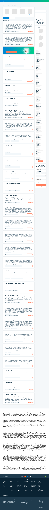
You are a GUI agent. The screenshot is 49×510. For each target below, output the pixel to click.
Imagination (37, 144)
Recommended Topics (40, 490)
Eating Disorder (40, 489)
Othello (37, 114)
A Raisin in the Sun (38, 69)
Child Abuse (4, 482)
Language (37, 82)
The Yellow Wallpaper (38, 135)
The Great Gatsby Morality (9, 370)
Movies (41, 47)
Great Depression (26, 489)
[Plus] (45, 176)
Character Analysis (38, 127)
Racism (11, 481)
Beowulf (37, 67)
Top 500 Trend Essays (5, 495)
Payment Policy (41, 502)
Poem (37, 98)
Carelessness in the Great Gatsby (10, 207)
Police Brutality (33, 481)
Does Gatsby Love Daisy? (9, 158)
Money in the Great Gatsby (9, 307)
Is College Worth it (12, 490)
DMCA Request (41, 507)
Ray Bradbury (38, 122)
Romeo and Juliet (38, 106)
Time (37, 115)
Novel (37, 75)
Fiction (37, 74)
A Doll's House (38, 159)
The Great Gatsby (38, 89)
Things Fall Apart (38, 152)
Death (37, 76)
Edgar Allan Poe (38, 113)
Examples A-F (39, 485)
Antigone (37, 91)
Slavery (3, 485)
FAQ (39, 500)
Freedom (37, 92)
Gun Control (18, 489)
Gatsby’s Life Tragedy (8, 382)
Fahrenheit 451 (38, 66)
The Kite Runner (38, 158)
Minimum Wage (19, 485)
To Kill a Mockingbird (38, 131)
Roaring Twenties (30, 14)
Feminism (37, 51)
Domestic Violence (12, 489)
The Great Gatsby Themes (9, 71)
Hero (36, 84)
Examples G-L (4, 486)
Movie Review (39, 486)
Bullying (25, 482)
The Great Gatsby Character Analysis (11, 145)
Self (36, 151)
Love (36, 52)
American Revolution (12, 485)
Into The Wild (37, 61)
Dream (37, 153)
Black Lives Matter (19, 482)
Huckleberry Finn (38, 128)
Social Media (25, 486)
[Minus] (37, 176)
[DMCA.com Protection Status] (45, 476)
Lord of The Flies (38, 60)
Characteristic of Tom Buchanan (10, 394)
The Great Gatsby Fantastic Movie (11, 195)
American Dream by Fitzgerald (10, 85)
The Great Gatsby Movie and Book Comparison (13, 183)
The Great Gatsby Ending (9, 270)
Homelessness (25, 485)
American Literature (38, 85)
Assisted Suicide (33, 489)
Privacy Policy (41, 501)
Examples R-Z (18, 486)
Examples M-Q (11, 486)
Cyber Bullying (18, 490)
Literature (6, 3)
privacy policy (38, 182)
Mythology (37, 90)
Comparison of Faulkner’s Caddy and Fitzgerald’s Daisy (14, 283)
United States (41, 40)
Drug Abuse (25, 490)
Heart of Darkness (38, 143)
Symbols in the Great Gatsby (10, 122)
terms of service (42, 181)
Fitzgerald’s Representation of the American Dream (13, 23)
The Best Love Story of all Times (10, 171)
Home (3, 3)
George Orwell (38, 100)
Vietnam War (11, 482)
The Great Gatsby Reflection (10, 219)
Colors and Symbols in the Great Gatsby (12, 110)
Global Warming (5, 481)
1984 (36, 121)
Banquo (37, 146)
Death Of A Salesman (39, 123)
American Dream (22, 14)
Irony (36, 138)
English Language (38, 145)
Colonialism (37, 136)
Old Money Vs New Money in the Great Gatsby (13, 320)
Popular (32, 490)
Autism (3, 490)
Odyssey (37, 105)
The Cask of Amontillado (39, 150)
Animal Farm (37, 68)
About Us (40, 499)
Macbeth (18, 481)
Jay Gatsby (7, 14)
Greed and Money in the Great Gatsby (11, 295)
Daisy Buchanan (15, 14)
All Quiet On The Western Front (40, 59)
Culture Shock (38, 112)
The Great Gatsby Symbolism (10, 98)
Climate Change (33, 486)
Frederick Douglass (38, 120)
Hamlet (37, 62)
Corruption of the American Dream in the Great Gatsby (14, 36)
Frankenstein (37, 99)
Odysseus (37, 104)
